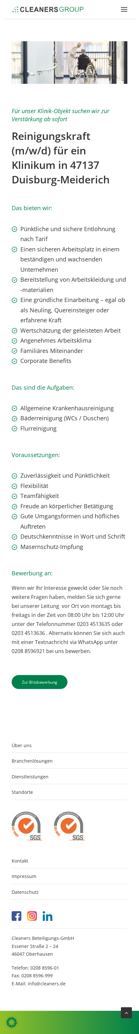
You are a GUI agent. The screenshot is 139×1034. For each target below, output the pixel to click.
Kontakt (20, 861)
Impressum (24, 876)
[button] (124, 9)
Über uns (22, 745)
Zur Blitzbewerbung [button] (39, 682)
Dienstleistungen (30, 777)
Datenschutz (25, 892)
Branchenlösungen (32, 761)
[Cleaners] (47, 9)
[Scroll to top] (126, 1012)
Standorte (22, 792)
